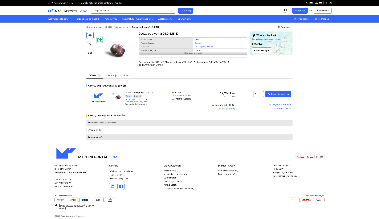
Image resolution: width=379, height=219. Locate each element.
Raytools (198, 43)
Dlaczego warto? (226, 174)
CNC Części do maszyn (88, 18)
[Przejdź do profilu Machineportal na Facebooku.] (121, 186)
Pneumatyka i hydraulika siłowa (137, 18)
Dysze (197, 50)
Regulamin (278, 168)
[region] (115, 50)
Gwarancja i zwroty (173, 181)
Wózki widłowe (165, 18)
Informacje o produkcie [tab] (118, 75)
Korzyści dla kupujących (175, 174)
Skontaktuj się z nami (119, 178)
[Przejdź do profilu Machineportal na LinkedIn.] (112, 186)
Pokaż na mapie (261, 50)
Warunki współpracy (228, 170)
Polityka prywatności (283, 172)
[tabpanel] (189, 110)
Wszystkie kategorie (58, 18)
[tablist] (189, 76)
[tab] (94, 76)
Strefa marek (170, 177)
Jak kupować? (170, 170)
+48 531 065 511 (116, 174)
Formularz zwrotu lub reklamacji (179, 188)
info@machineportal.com (121, 171)
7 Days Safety (170, 184)
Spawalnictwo (185, 18)
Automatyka (111, 18)
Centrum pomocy (281, 165)
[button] (319, 3)
